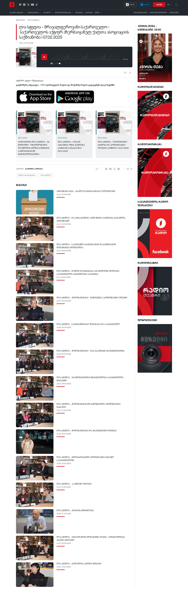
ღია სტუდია (34, 20)
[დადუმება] (51, 63)
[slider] (59, 63)
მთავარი (20, 20)
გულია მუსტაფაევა (26, 175)
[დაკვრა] (44, 57)
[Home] (11, 4)
